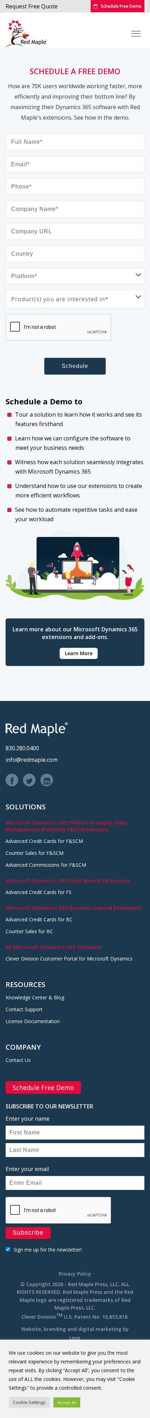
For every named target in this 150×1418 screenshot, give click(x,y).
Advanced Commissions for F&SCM (46, 865)
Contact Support (24, 1009)
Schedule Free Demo (121, 6)
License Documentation (33, 1021)
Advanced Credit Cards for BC (39, 919)
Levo (74, 1337)
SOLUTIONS (26, 806)
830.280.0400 (22, 748)
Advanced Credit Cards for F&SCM (44, 841)
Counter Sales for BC (29, 931)
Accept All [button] (67, 1402)
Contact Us (18, 1060)
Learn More (78, 653)
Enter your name (28, 1118)
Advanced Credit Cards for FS (39, 892)
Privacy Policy (75, 1273)
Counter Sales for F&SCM (34, 853)
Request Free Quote (32, 6)
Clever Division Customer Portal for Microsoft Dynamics (69, 958)
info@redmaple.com (32, 760)
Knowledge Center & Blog (35, 997)
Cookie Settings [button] (29, 1402)
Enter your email (27, 1169)
